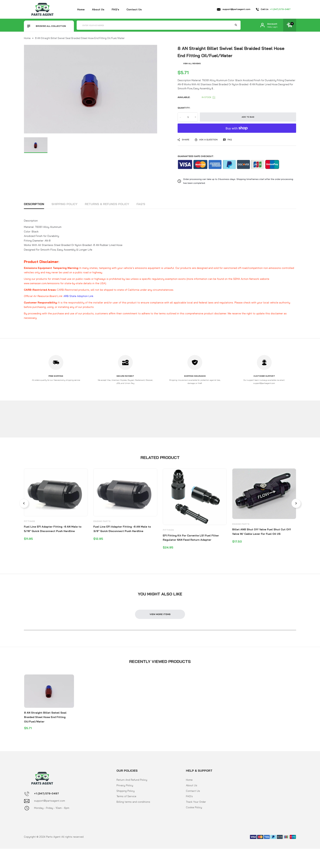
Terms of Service (126, 796)
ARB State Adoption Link (78, 296)
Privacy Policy (124, 785)
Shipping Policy (64, 204)
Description (34, 204)
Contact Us (193, 790)
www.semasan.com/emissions (42, 283)
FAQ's (115, 9)
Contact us (134, 9)
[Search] (236, 25)
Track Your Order (196, 801)
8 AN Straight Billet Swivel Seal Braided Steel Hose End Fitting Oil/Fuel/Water (45, 717)
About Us (191, 785)
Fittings (29, 521)
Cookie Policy (194, 807)
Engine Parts (102, 521)
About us (98, 9)
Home (81, 9)
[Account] (262, 25)
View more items (160, 614)
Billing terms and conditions (133, 801)
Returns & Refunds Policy (107, 204)
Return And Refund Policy (131, 779)
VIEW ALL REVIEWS (192, 63)
